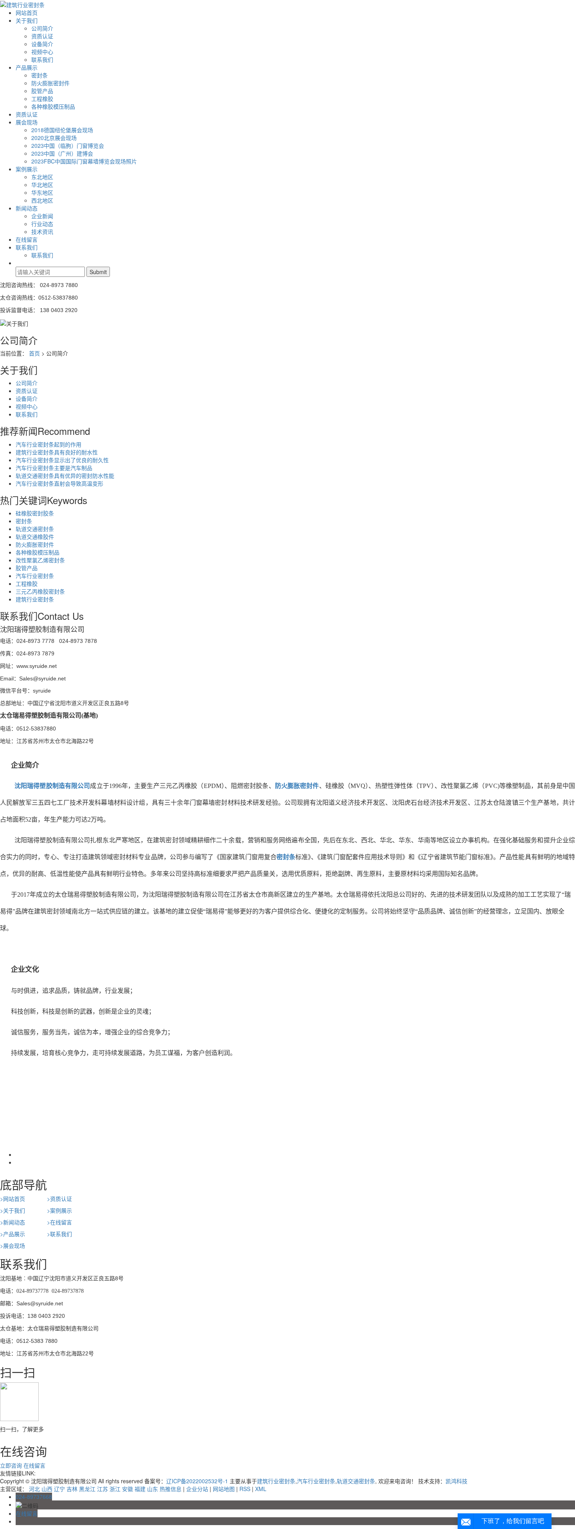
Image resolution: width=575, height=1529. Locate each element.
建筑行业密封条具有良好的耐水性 (57, 452)
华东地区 (42, 192)
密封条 (39, 75)
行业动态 (42, 224)
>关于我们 (12, 1210)
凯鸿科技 (456, 1481)
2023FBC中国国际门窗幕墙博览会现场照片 (84, 161)
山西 (46, 1489)
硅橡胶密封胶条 (35, 513)
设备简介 (42, 44)
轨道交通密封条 (35, 529)
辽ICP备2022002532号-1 (197, 1481)
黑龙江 (87, 1489)
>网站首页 (12, 1198)
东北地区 (42, 177)
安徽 (127, 1489)
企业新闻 (42, 216)
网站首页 (27, 12)
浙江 (115, 1489)
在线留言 (27, 239)
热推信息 (170, 1489)
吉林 (71, 1489)
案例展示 (27, 169)
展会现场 (27, 122)
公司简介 (42, 28)
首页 (34, 353)
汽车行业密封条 (35, 576)
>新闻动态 (12, 1222)
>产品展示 (12, 1234)
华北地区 (42, 184)
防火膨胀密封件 (50, 83)
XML (260, 1489)
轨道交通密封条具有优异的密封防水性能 (65, 475)
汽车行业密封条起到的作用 (48, 444)
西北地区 (42, 200)
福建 (140, 1489)
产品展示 (27, 67)
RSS (244, 1489)
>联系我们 (59, 1234)
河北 (34, 1489)
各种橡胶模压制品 (53, 106)
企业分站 (197, 1489)
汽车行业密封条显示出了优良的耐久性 (62, 460)
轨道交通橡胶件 (35, 536)
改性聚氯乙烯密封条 (40, 560)
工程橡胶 (42, 98)
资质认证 (42, 36)
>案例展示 (59, 1210)
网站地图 (224, 1489)
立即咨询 (11, 1465)
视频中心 (42, 52)
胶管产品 (42, 91)
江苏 (102, 1489)
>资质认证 (59, 1198)
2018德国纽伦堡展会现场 (62, 130)
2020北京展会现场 (54, 138)
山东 (152, 1489)
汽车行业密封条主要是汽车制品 (54, 468)
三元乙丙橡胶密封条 (40, 591)
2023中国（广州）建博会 (62, 153)
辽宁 (59, 1489)
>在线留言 (59, 1222)
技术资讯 (42, 231)
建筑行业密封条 (35, 599)
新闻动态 (27, 208)
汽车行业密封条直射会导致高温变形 (59, 483)
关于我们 (27, 20)
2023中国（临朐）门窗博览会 (67, 145)
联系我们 (42, 59)
